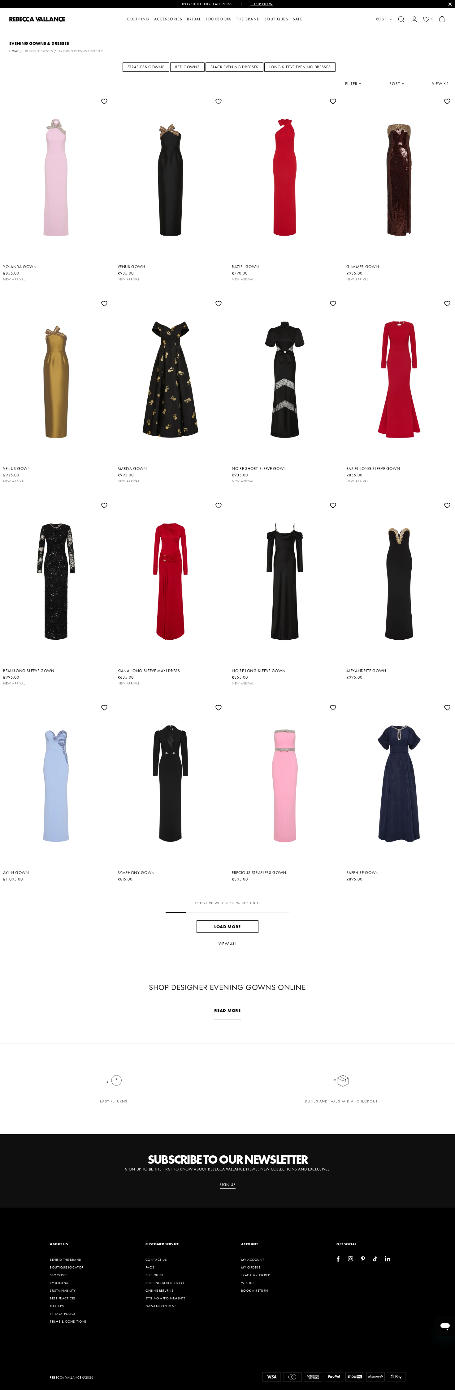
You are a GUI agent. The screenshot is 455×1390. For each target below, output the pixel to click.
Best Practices (63, 1298)
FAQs (149, 1267)
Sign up (227, 1184)
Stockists (59, 1275)
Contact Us (156, 1259)
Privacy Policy (63, 1313)
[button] (401, 19)
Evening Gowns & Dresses (81, 51)
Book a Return (254, 1290)
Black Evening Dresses (234, 67)
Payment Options (160, 1306)
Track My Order (255, 1275)
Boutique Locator (67, 1267)
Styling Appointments (165, 1298)
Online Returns (159, 1290)
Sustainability (63, 1290)
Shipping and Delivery (165, 1283)
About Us (59, 1244)
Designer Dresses (39, 51)
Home (14, 51)
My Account (252, 1259)
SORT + (396, 84)
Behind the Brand (65, 1259)
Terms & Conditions (68, 1321)
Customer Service (162, 1244)
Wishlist (248, 1283)
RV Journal (60, 1283)
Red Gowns (187, 67)
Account (249, 1244)
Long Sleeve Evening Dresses (300, 67)
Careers (57, 1306)
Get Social (346, 1244)
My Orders (251, 1267)
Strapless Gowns (146, 67)
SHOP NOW (261, 4)
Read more (227, 1010)
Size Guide (154, 1275)
